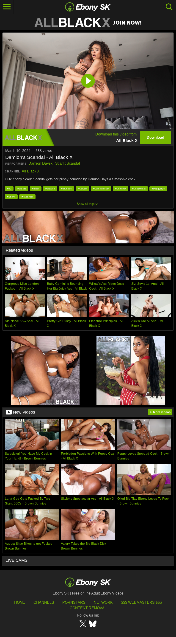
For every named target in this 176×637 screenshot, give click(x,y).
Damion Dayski (40, 163)
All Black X (31, 171)
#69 (9, 188)
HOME (19, 602)
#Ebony (11, 196)
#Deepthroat (139, 188)
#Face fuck (27, 196)
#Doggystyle (158, 188)
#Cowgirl (82, 188)
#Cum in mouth (101, 188)
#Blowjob (50, 188)
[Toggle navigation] (7, 7)
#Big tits (21, 188)
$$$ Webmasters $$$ (141, 602)
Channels (43, 602)
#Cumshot (120, 188)
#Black (35, 188)
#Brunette (66, 188)
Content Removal (88, 608)
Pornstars (73, 602)
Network (103, 602)
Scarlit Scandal (67, 163)
